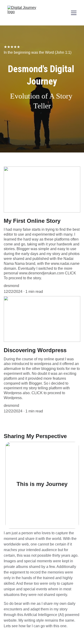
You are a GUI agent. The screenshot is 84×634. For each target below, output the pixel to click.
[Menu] (74, 13)
